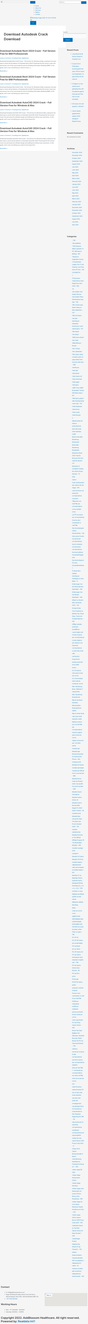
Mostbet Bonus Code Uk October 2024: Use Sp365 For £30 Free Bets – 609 (77, 784)
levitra (74, 667)
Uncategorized (16, 58)
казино (74, 1252)
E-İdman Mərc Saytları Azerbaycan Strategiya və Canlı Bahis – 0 (78, 576)
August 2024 (76, 164)
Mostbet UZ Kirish (77, 859)
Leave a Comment (5, 58)
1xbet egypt (75, 382)
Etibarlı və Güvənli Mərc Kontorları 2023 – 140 (77, 602)
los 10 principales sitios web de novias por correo (77, 681)
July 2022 (75, 222)
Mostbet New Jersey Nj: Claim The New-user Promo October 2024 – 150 (77, 821)
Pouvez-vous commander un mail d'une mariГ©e (78, 995)
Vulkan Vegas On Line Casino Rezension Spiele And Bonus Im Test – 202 (78, 1207)
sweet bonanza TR (77, 1089)
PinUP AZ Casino (77, 982)
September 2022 (77, 216)
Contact (37, 14)
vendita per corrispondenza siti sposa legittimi (78, 1132)
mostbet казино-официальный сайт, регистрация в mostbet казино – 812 (78, 867)
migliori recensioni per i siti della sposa (78, 743)
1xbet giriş (75, 385)
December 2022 (77, 207)
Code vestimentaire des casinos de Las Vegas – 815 (78, 485)
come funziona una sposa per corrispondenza (78, 493)
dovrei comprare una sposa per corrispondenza (77, 546)
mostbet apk (76, 748)
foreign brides (76, 608)
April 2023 (75, 196)
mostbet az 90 (76, 762)
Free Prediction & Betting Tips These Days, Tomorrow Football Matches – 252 (78, 616)
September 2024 (77, 161)
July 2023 (75, 187)
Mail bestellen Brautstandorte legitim (76, 708)
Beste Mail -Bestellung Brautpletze (75, 447)
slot (73, 1084)
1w (73, 289)
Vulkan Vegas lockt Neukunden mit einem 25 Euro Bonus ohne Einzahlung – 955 (78, 1194)
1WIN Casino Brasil (78, 337)
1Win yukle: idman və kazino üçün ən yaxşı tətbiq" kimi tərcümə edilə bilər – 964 (78, 359)
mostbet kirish (76, 813)
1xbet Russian (76, 415)
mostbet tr (75, 853)
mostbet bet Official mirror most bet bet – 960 (78, 773)
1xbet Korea (75, 409)
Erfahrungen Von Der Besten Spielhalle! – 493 (77, 594)
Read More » (4, 71)
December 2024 (77, 152)
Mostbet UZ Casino (78, 856)
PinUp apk (75, 979)
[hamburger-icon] (32, 2)
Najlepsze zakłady (77, 902)
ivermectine (75, 656)
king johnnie (76, 659)
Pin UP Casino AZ (77, 952)
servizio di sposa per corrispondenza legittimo (78, 1062)
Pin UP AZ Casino (77, 940)
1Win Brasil (75, 331)
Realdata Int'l (26, 1321)
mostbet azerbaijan (78, 768)
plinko (74, 985)
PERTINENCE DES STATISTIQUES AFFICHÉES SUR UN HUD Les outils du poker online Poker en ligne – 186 (77, 926)
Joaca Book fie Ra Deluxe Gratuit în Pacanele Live (77, 56)
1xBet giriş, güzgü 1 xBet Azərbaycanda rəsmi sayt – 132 (78, 401)
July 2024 (75, 167)
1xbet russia (75, 412)
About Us (38, 8)
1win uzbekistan (77, 351)
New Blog (75, 905)
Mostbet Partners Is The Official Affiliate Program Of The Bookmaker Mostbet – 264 (78, 840)
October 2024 (76, 158)
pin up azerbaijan (77, 943)
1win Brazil (75, 334)
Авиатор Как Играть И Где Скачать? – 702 (77, 1246)
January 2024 (76, 184)
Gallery (37, 12)
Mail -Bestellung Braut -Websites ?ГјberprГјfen (77, 689)
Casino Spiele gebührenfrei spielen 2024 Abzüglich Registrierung (76, 116)
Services (38, 10)
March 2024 (75, 178)
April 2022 (75, 225)
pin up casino (76, 949)
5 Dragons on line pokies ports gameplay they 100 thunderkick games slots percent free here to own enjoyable (78, 91)
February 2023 (76, 201)
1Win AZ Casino (77, 315)
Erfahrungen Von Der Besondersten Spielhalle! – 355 (77, 586)
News (74, 908)
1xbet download (77, 379)
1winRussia (75, 367)
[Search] (83, 2)
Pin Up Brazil (76, 946)
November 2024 (77, 155)
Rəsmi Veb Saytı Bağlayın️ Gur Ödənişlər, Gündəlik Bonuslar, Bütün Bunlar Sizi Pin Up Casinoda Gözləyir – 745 (78, 1038)
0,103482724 (76, 272)
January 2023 (76, 204)
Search (65, 32)
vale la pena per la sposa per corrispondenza (77, 1124)
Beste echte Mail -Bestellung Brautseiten (77, 439)
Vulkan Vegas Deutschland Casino (76, 1177)
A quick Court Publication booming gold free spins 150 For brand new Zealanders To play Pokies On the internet (78, 71)
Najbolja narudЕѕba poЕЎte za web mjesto (78, 896)
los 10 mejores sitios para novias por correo (77, 673)
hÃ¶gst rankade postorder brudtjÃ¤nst (77, 626)
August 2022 (76, 219)
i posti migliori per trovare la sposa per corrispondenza (78, 634)
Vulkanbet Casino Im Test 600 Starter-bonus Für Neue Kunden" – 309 (77, 1231)
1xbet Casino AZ (77, 376)
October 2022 (76, 213)
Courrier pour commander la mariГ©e (76, 522)
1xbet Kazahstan (77, 406)
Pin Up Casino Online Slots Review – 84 (76, 967)
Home (37, 6)
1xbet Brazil (75, 373)
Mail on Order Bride (78, 713)
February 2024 (76, 181)
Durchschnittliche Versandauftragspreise (77, 554)
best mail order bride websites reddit (76, 431)
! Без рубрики (76, 243)
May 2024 (75, 173)
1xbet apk (75, 370)
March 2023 (75, 198)
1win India (75, 340)
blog (73, 477)
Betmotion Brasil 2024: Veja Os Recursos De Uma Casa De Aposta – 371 (77, 458)
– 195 (73, 240)
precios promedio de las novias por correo (77, 1014)
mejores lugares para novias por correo (77, 735)
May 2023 (75, 193)
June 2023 (75, 190)
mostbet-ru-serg (77, 891)
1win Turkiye (76, 348)
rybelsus (74, 1049)
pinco (74, 976)
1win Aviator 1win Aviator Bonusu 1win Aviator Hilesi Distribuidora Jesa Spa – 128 (77, 297)
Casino (74, 479)
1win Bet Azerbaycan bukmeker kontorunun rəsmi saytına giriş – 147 (77, 324)
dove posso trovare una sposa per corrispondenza (78, 538)
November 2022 (77, 210)
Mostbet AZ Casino (78, 765)
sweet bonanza (76, 1087)
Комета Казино (77, 1255)
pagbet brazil (76, 916)
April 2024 (75, 175)
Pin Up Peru (75, 973)
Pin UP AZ (75, 937)
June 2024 (75, 170)
